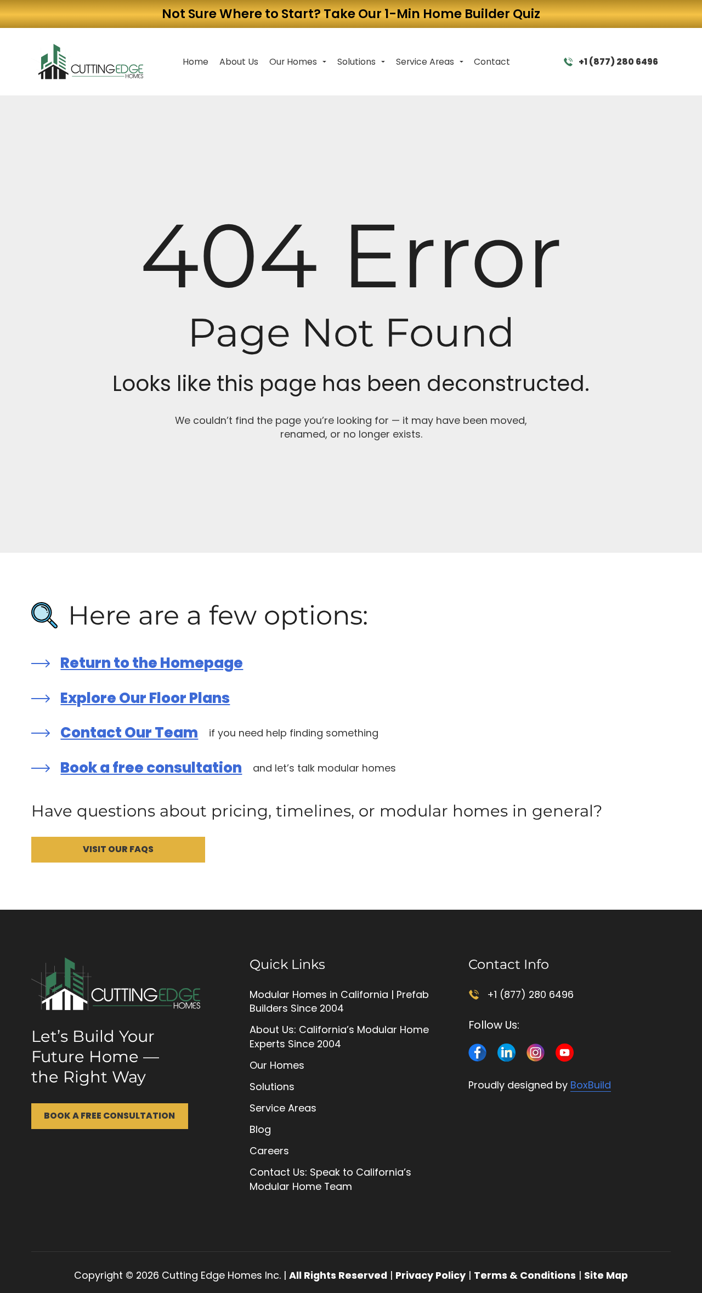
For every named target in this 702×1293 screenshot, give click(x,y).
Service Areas (425, 61)
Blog (260, 1129)
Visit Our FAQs (118, 849)
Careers (269, 1151)
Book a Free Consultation (109, 1115)
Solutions (356, 61)
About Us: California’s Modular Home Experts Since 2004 (339, 1037)
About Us (238, 61)
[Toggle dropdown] (324, 62)
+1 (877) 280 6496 (618, 61)
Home (195, 61)
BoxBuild (590, 1085)
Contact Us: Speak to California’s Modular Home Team (330, 1179)
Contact (492, 61)
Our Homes (293, 61)
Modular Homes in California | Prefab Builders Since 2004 (339, 1002)
